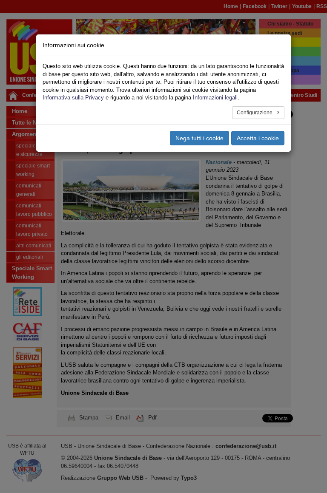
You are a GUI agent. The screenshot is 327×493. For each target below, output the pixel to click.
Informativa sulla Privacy (73, 97)
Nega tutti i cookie (199, 138)
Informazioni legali (215, 97)
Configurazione (255, 113)
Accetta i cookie (258, 138)
